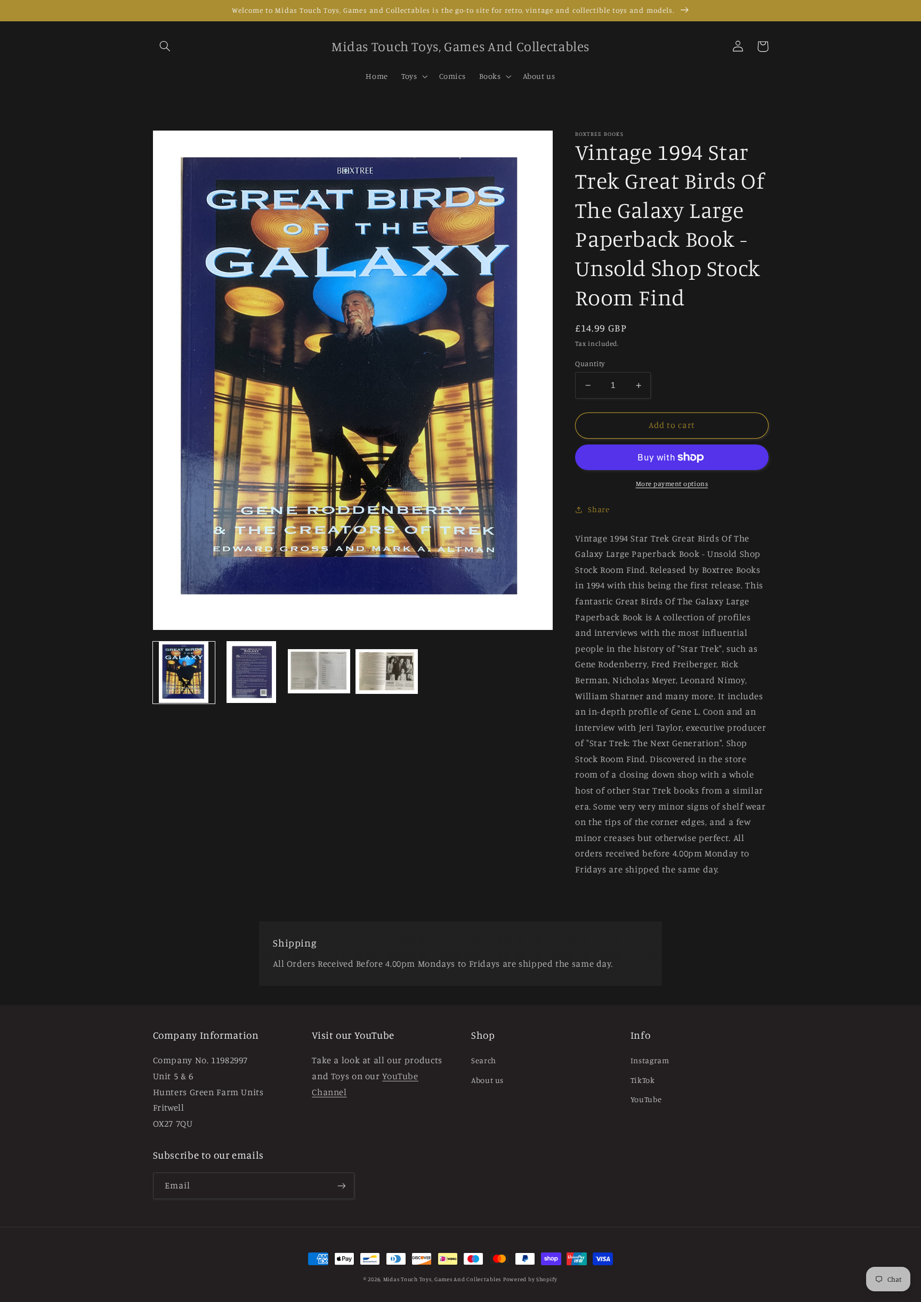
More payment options (672, 484)
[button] (165, 46)
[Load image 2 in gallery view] (251, 672)
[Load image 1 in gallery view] (184, 672)
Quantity (589, 363)
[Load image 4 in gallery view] (386, 672)
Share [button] (598, 509)
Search (483, 1060)
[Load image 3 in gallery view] (319, 672)
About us (487, 1080)
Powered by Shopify (530, 1279)
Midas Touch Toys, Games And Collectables (442, 1279)
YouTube (646, 1099)
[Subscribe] (341, 1185)
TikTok (643, 1080)
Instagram (650, 1060)
